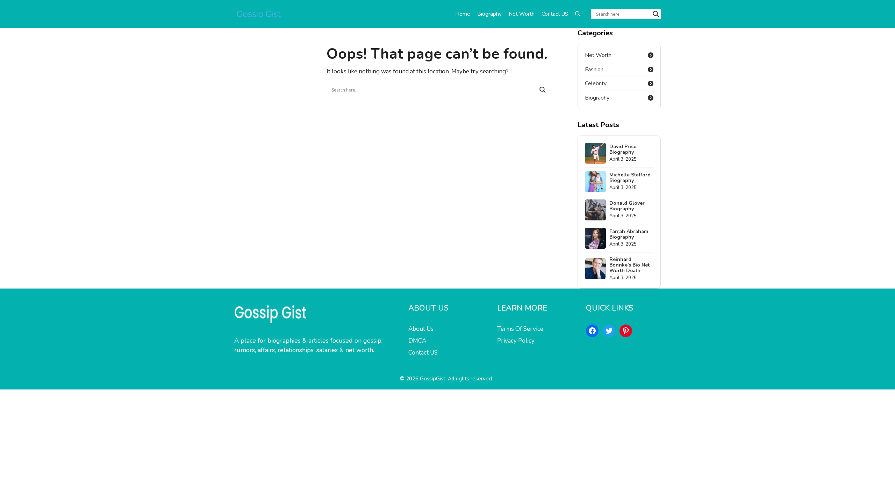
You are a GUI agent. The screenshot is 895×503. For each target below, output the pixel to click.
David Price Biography (622, 149)
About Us (421, 329)
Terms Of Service (520, 329)
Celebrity (596, 83)
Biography (489, 13)
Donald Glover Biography (627, 206)
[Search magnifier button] (656, 14)
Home (462, 13)
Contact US (555, 13)
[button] (578, 14)
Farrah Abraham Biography (628, 234)
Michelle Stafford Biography (630, 178)
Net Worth (522, 13)
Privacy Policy (516, 341)
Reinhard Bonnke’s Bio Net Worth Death (629, 265)
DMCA (417, 341)
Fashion (594, 69)
